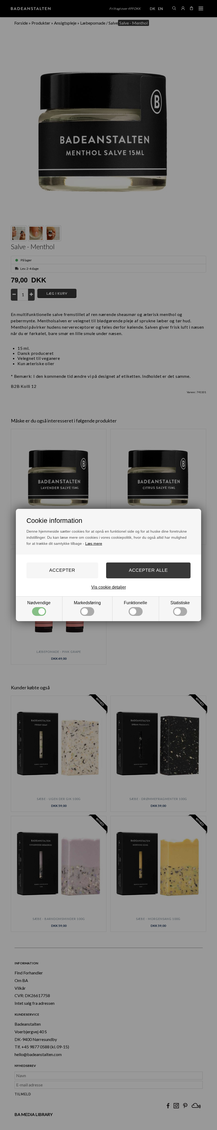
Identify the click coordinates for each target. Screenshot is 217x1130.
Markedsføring (87, 603)
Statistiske (180, 603)
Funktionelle (135, 603)
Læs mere (93, 543)
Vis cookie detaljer (108, 587)
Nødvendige (39, 603)
